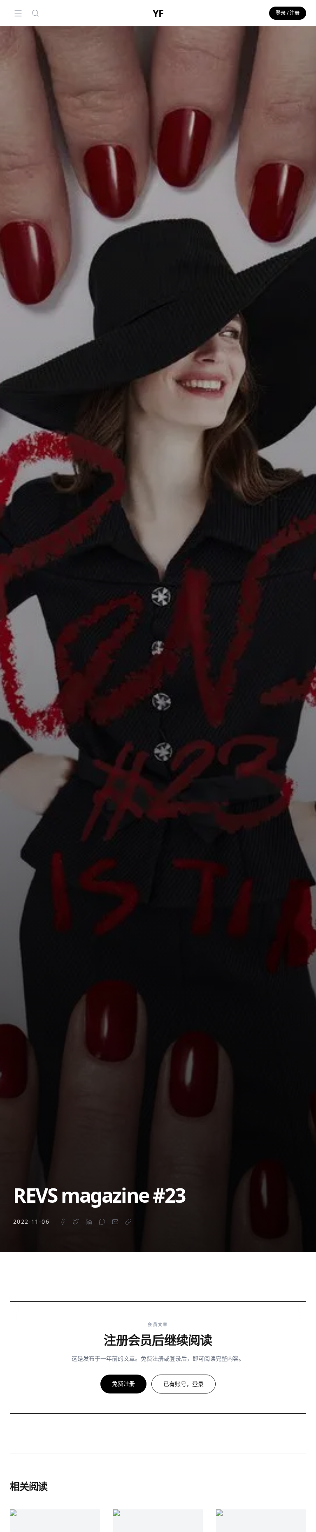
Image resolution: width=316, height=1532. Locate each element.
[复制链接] (128, 1221)
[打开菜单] (18, 13)
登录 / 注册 (288, 12)
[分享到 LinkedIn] (89, 1221)
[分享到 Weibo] (102, 1221)
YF (158, 13)
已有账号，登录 (183, 1384)
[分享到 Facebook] (62, 1221)
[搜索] (35, 13)
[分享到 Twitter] (75, 1221)
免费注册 (123, 1383)
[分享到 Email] (115, 1221)
